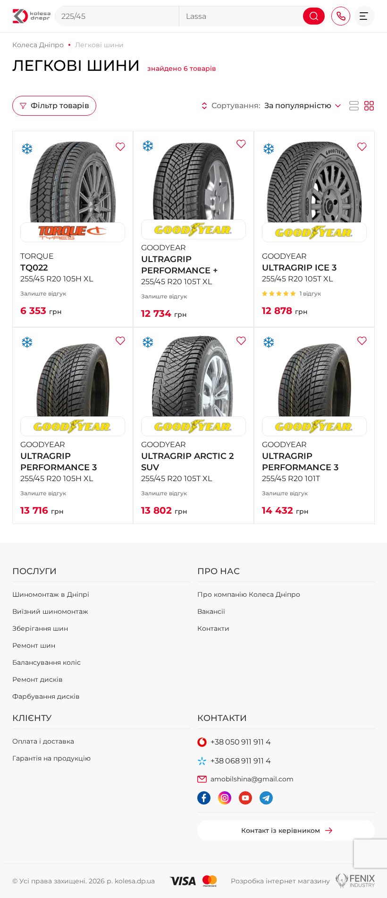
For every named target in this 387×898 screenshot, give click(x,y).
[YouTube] (245, 798)
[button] (364, 16)
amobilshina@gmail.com (252, 779)
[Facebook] (203, 798)
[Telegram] (266, 798)
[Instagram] (224, 798)
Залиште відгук (43, 293)
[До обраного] (120, 147)
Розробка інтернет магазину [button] (280, 881)
